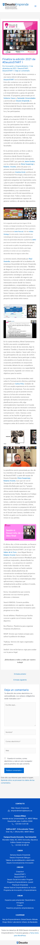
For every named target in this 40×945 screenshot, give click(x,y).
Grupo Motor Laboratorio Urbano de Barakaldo (20, 922)
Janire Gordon (29, 161)
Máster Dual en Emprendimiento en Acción (20, 888)
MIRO (34, 240)
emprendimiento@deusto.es (21, 811)
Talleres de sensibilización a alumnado (20, 860)
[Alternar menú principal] (35, 6)
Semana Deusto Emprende (20, 855)
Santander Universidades (26, 98)
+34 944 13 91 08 (21, 824)
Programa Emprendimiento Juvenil (20, 882)
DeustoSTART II (20, 877)
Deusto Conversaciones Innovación (20, 863)
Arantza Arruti (20, 172)
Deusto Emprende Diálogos (20, 858)
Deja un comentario (22, 71)
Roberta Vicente (10, 167)
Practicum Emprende (20, 885)
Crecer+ (20, 905)
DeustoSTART (23, 68)
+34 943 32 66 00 (22, 845)
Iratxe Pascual (18, 231)
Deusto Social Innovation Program (20, 880)
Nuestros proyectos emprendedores (20, 908)
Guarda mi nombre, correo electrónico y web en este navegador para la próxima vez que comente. (18, 761)
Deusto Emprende (22, 101)
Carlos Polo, (19, 384)
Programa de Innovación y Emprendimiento (20, 890)
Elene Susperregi (27, 164)
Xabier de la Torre (10, 552)
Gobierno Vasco (10, 98)
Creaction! (20, 872)
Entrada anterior (20, 674)
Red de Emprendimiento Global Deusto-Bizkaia (20, 919)
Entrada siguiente (20, 680)
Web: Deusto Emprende (20, 808)
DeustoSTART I (8, 71)
